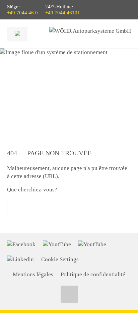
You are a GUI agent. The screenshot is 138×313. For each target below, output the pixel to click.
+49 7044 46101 (62, 12)
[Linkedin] (20, 260)
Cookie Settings (60, 259)
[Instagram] (92, 245)
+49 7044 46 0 (22, 12)
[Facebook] (21, 245)
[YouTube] (57, 245)
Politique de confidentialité (93, 274)
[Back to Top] (69, 294)
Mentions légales (33, 274)
